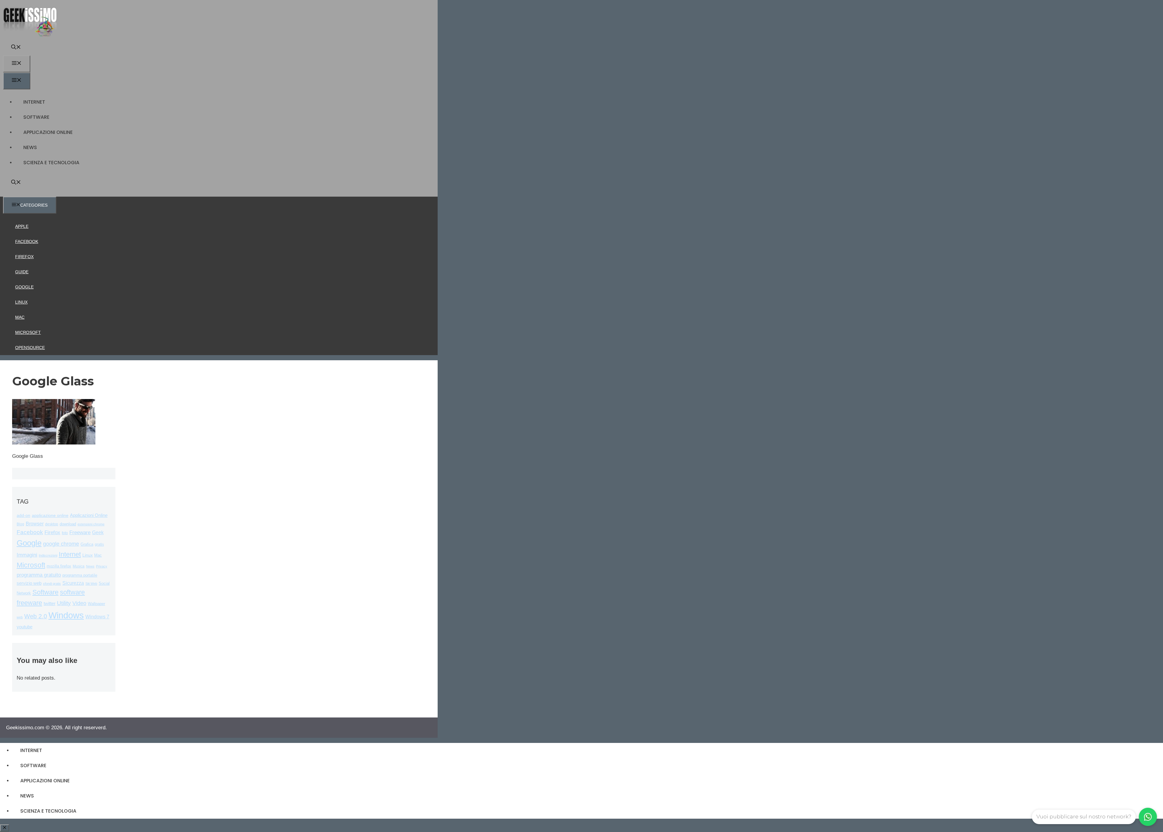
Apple (21, 226)
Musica (78, 566)
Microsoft (28, 332)
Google (24, 287)
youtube (24, 626)
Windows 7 (97, 616)
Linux (21, 302)
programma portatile (79, 575)
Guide (21, 271)
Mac (20, 317)
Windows (66, 615)
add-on (23, 515)
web (20, 617)
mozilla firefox (59, 566)
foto (65, 533)
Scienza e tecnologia (51, 162)
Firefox (24, 256)
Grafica (87, 544)
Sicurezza (73, 583)
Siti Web (91, 583)
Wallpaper (96, 603)
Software (36, 117)
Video (79, 603)
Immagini (27, 555)
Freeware (80, 532)
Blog (20, 524)
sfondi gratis (52, 583)
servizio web (29, 583)
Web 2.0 (35, 616)
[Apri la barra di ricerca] (16, 47)
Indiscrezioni (48, 555)
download (68, 524)
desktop (51, 524)
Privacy (101, 566)
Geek (98, 532)
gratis (99, 544)
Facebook (26, 241)
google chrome (61, 544)
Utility (64, 603)
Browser (35, 523)
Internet (34, 101)
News (30, 147)
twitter (49, 603)
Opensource (30, 347)
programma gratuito (39, 575)
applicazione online (50, 515)
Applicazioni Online (48, 132)
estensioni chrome (91, 524)
